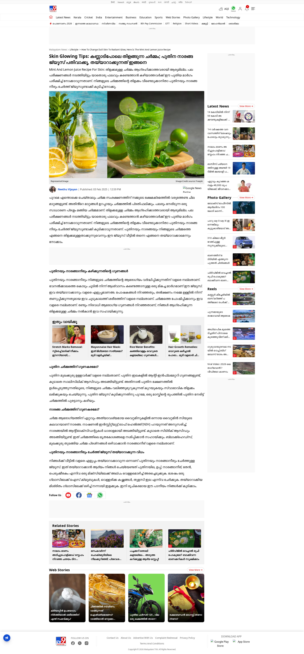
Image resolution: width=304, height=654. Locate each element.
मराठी (144, 2)
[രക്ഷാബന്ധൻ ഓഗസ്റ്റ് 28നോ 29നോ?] (186, 576)
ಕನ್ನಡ (129, 2)
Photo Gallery (191, 17)
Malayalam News (58, 49)
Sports (159, 17)
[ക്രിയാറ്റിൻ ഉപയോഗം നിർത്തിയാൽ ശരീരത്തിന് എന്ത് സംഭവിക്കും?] (67, 576)
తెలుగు (136, 2)
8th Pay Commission (151, 23)
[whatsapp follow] (100, 495)
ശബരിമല (233, 23)
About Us (126, 637)
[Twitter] (80, 643)
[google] (193, 189)
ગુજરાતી (152, 2)
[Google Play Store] (220, 644)
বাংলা (160, 2)
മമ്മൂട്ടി (205, 23)
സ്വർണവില (108, 23)
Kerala (77, 17)
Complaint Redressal (166, 637)
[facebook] (79, 495)
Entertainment (114, 17)
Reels (212, 288)
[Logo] (53, 8)
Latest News (218, 106)
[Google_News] (89, 495)
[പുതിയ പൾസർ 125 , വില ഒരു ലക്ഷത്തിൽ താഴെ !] (146, 576)
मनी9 (180, 2)
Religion (177, 23)
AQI (226, 9)
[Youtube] (68, 495)
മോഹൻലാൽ (218, 23)
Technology (233, 17)
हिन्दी (113, 2)
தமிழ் (174, 2)
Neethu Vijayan (68, 189)
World (219, 17)
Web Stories (173, 17)
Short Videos (191, 23)
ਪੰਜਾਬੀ (166, 2)
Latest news (63, 17)
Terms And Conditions (152, 643)
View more (194, 569)
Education (145, 17)
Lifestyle (208, 17)
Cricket (88, 17)
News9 (121, 2)
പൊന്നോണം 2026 (62, 23)
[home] (51, 17)
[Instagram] (86, 643)
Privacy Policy (187, 637)
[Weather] (221, 9)
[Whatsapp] (232, 9)
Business (131, 17)
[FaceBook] (73, 643)
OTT (167, 23)
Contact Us (112, 637)
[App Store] (242, 644)
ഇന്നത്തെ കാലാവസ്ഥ (86, 23)
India (99, 17)
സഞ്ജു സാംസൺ (128, 23)
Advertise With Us (143, 637)
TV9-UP (188, 2)
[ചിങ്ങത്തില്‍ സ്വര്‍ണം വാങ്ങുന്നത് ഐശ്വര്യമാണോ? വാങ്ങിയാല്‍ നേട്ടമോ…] (107, 576)
